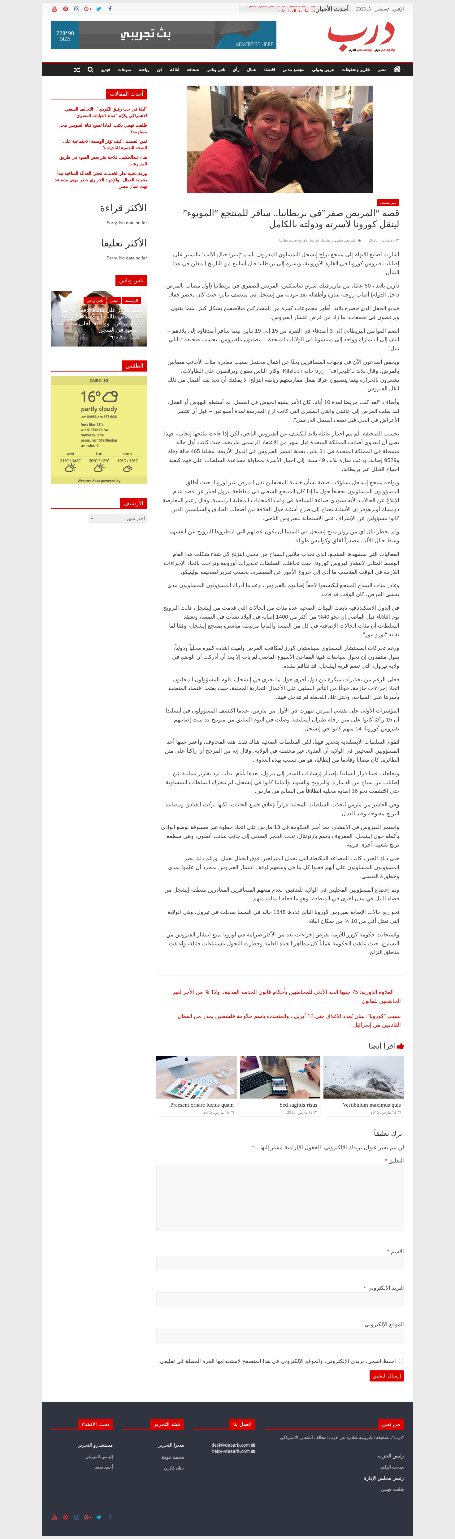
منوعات (124, 69)
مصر (382, 69)
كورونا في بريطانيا (293, 240)
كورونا (314, 240)
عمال (251, 69)
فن (159, 69)
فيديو (105, 69)
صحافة (193, 69)
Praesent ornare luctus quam (202, 1105)
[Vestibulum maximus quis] (363, 1060)
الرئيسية (131, 300)
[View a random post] (77, 69)
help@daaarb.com (231, 1451)
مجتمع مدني (294, 69)
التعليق (394, 1161)
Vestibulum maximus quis (372, 1105)
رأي (236, 69)
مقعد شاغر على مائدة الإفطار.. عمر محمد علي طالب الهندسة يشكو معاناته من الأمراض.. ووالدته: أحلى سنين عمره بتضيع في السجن (96, 320)
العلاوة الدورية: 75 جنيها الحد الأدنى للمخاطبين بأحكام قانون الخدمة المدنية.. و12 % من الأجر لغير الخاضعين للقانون (286, 996)
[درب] (397, 69)
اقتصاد (269, 69)
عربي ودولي (323, 69)
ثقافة (174, 69)
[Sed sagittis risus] (280, 1060)
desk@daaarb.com (231, 1445)
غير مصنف (388, 202)
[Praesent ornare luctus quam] (196, 1060)
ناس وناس (215, 69)
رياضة (144, 69)
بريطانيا (328, 240)
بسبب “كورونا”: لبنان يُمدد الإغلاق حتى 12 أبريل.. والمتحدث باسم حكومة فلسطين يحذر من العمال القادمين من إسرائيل (289, 1020)
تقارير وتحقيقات (356, 69)
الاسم (395, 1251)
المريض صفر (346, 240)
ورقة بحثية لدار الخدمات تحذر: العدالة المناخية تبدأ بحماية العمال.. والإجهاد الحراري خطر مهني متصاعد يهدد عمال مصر (101, 179)
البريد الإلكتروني (384, 1288)
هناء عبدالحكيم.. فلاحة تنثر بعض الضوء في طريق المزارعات (281, 12)
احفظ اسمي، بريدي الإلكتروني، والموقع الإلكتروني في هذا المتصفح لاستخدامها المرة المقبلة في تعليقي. (277, 1361)
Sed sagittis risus (298, 1105)
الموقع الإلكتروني (384, 1324)
